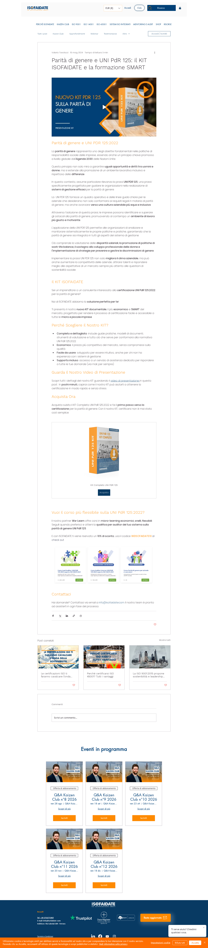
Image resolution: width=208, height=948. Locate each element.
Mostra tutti (165, 640)
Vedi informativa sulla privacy (113, 944)
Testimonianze (110, 34)
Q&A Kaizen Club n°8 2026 (64, 797)
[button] (113, 8)
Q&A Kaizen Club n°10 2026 (143, 797)
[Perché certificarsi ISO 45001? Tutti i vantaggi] (104, 656)
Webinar (94, 34)
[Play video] (104, 107)
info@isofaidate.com (52, 921)
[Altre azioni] (154, 52)
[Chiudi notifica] (204, 927)
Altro (125, 34)
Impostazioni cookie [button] (160, 942)
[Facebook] (100, 936)
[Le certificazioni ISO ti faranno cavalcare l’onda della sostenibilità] (58, 656)
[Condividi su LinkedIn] (67, 615)
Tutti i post (42, 34)
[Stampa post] (80, 615)
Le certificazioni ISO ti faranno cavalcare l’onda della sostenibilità (55, 675)
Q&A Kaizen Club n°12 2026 (104, 864)
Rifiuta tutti (180, 942)
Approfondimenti (77, 34)
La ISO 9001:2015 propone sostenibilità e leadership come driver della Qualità (148, 675)
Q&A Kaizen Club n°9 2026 (104, 797)
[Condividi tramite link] (73, 615)
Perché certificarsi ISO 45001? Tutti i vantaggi (100, 675)
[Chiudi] (204, 943)
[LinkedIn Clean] (93, 936)
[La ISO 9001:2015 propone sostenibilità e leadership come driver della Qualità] (149, 656)
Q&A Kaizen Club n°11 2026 (64, 864)
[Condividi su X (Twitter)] (60, 615)
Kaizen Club (58, 34)
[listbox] (113, 8)
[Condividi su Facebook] (53, 615)
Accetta (195, 942)
